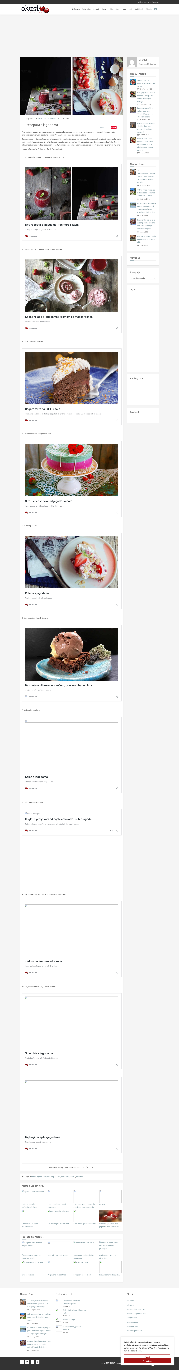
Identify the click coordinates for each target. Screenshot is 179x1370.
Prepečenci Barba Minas (57, 1275)
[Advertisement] (89, 35)
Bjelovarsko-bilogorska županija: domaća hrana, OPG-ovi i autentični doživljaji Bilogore (146, 224)
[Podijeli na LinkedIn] (87, 1167)
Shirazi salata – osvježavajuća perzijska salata (146, 83)
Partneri (131, 1305)
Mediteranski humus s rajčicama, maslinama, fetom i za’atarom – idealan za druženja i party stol (145, 144)
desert (33, 1177)
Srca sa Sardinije (28, 1275)
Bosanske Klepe (69, 1319)
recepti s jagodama (68, 1177)
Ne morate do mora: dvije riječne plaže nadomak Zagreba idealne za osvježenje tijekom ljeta (146, 207)
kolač (45, 1177)
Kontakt (146, 2)
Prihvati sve (147, 1361)
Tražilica (140, 2)
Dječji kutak (139, 9)
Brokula (102, 1204)
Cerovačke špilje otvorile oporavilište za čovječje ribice (146, 239)
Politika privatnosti (135, 1331)
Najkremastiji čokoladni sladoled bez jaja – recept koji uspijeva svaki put (146, 127)
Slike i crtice (114, 9)
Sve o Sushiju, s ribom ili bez (58, 1224)
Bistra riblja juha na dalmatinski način (74, 1311)
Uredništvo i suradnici (136, 1309)
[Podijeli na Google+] (83, 1167)
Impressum (132, 1318)
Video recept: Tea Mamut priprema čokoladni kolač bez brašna (110, 1227)
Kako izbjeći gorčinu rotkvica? (85, 1224)
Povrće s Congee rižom (82, 1275)
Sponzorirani (133, 1322)
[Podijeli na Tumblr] (92, 1167)
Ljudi (130, 9)
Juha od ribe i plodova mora (58, 1255)
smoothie (79, 1177)
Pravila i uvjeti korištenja (137, 1314)
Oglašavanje (154, 2)
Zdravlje (149, 9)
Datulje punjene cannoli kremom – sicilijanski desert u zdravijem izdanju (146, 97)
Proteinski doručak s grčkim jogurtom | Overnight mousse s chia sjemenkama (145, 112)
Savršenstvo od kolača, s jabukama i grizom (72, 1302)
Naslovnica (76, 9)
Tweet (101, 127)
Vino (124, 9)
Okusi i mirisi (51, 119)
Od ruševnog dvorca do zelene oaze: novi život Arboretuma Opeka (146, 193)
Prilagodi (147, 1357)
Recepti (96, 9)
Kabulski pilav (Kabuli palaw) (109, 1275)
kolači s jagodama (54, 1177)
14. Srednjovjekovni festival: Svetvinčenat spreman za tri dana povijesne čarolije (146, 176)
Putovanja (86, 9)
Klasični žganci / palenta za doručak (73, 1328)
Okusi (104, 9)
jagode (39, 1177)
